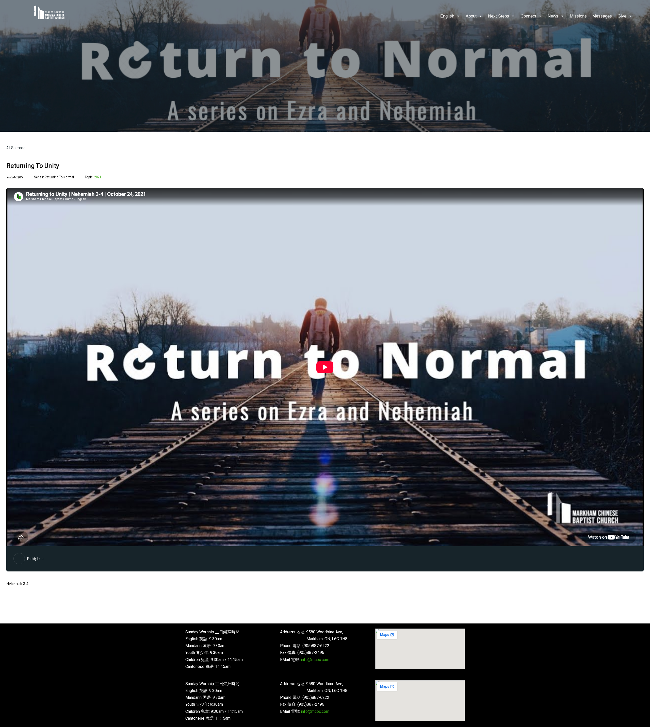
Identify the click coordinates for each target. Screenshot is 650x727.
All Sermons (15, 147)
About (471, 16)
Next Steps (498, 16)
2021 (97, 177)
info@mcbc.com (315, 659)
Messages (602, 16)
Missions (578, 16)
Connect (528, 16)
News (553, 16)
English (447, 16)
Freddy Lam (35, 559)
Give (622, 16)
